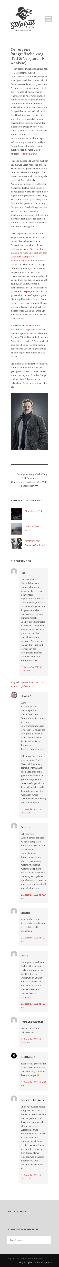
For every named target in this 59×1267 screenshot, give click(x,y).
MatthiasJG (28, 1057)
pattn (24, 955)
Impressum (13, 1258)
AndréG (26, 696)
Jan (23, 572)
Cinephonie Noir (34, 511)
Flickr (24, 154)
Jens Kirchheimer (32, 1100)
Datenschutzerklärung (32, 1258)
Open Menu (48, 19)
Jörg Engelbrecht (32, 1021)
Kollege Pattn (28, 329)
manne (25, 912)
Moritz (25, 827)
